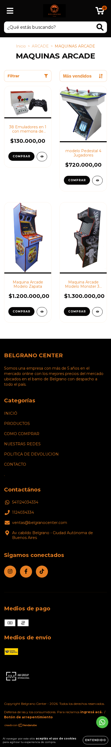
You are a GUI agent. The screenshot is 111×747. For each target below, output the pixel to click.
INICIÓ (10, 413)
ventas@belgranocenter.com (39, 522)
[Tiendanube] (21, 726)
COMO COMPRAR (21, 433)
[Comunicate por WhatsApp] (102, 722)
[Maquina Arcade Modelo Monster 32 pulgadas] (97, 311)
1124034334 (23, 512)
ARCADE (40, 46)
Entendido (95, 740)
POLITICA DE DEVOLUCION (31, 454)
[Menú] (10, 11)
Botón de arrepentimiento (28, 717)
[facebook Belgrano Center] (26, 572)
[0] (99, 12)
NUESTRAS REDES (22, 444)
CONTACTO (15, 464)
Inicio (21, 46)
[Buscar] (100, 27)
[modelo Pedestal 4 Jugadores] (97, 180)
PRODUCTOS (17, 423)
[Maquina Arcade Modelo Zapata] (42, 311)
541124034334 (25, 502)
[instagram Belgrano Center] (10, 572)
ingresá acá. (91, 712)
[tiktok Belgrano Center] (42, 572)
